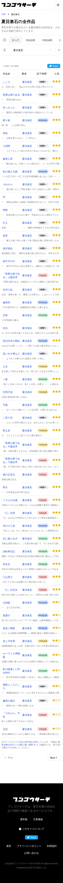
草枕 (5, 133)
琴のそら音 (9, 525)
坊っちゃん (9, 107)
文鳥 (5, 315)
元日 (5, 729)
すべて (15, 40)
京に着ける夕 (10, 538)
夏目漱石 (27, 82)
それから (8, 184)
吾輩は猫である (11, 94)
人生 (5, 366)
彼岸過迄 (8, 248)
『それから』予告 (11, 714)
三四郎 (6, 146)
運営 (8, 846)
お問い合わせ (31, 853)
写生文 (6, 564)
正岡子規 (8, 392)
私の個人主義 (10, 171)
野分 (5, 487)
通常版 (23, 819)
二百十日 (8, 417)
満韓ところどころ (11, 686)
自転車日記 (9, 551)
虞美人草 (8, 158)
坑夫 (5, 328)
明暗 (5, 210)
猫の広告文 (9, 474)
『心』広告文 (10, 589)
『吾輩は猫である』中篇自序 (11, 444)
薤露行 (6, 615)
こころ (6, 82)
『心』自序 (9, 513)
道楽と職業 (9, 628)
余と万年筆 (9, 641)
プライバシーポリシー (29, 846)
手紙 (5, 404)
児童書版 (38, 819)
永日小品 (8, 289)
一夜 (5, 379)
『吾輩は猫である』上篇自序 (11, 275)
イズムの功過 (10, 500)
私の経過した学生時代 (11, 670)
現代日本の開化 (11, 340)
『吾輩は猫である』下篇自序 (11, 460)
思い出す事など (11, 353)
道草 (5, 235)
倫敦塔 (6, 302)
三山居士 (8, 577)
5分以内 (30, 40)
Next (52, 757)
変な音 (6, 430)
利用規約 (52, 846)
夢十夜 (6, 120)
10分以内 (47, 40)
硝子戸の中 (9, 261)
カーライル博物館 (11, 655)
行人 (5, 222)
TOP (3, 14)
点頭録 (6, 602)
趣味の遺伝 (9, 700)
